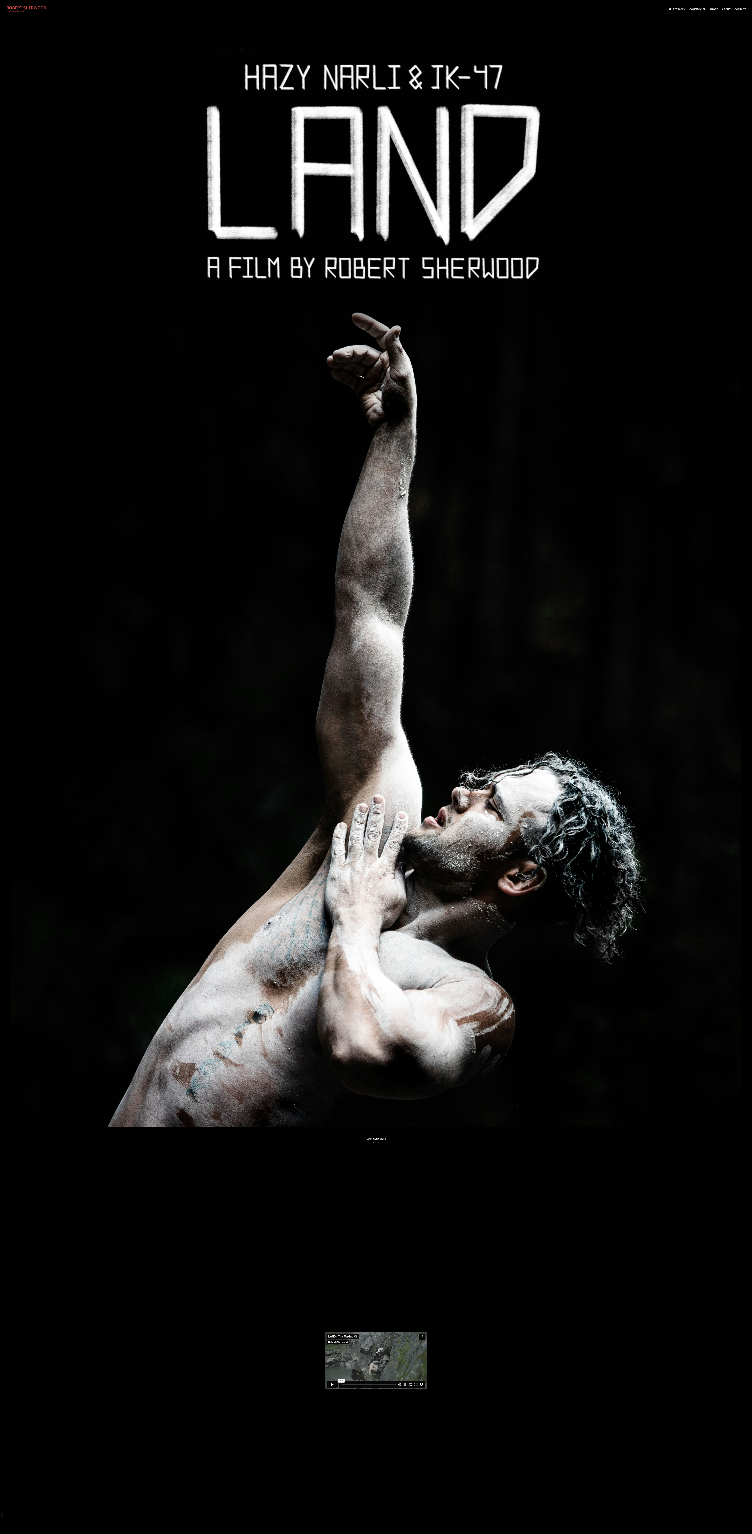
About (726, 9)
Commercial (697, 9)
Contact (740, 9)
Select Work (676, 9)
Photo (714, 9)
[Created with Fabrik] (1, 1514)
